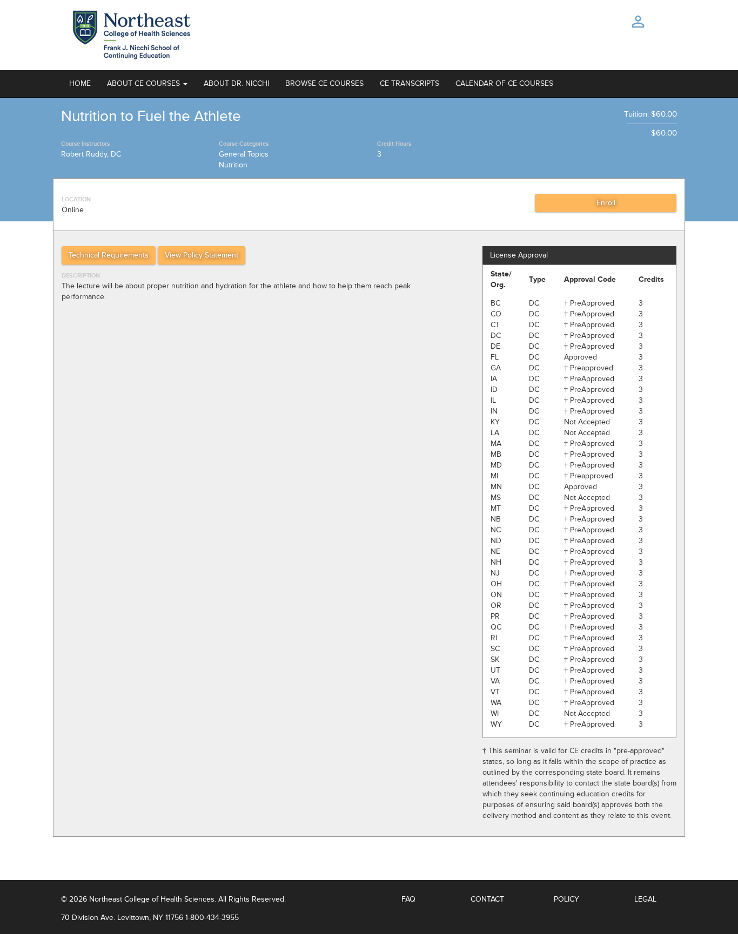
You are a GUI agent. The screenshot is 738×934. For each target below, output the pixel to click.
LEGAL (645, 899)
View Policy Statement (201, 255)
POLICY (566, 899)
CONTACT (487, 899)
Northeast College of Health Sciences (151, 899)
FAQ (408, 899)
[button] (147, 83)
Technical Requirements (109, 255)
